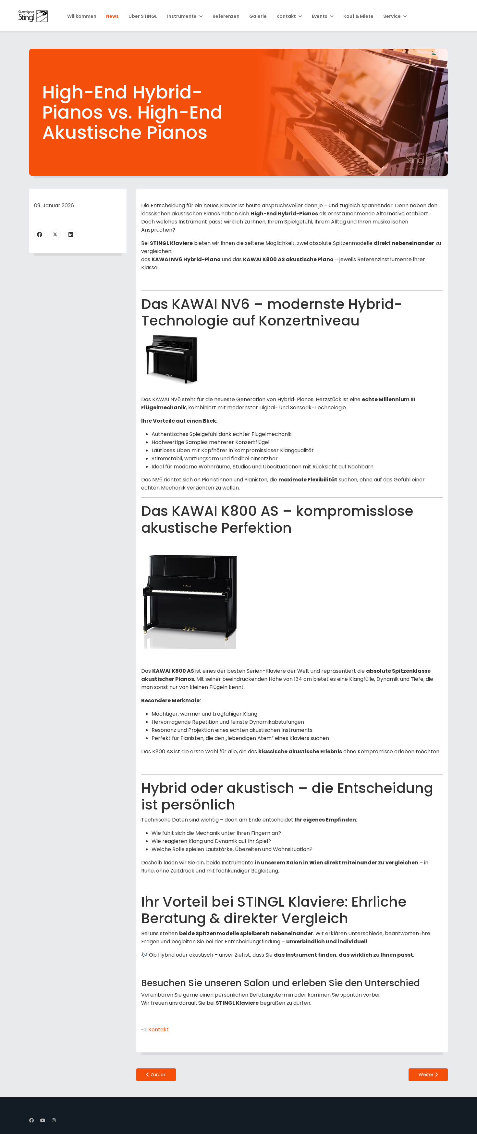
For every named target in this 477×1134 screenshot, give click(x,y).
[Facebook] (39, 234)
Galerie (258, 16)
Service (392, 16)
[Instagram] (54, 1120)
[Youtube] (42, 1120)
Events (319, 16)
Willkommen (81, 16)
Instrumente (182, 16)
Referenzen (226, 16)
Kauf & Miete (358, 16)
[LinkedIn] (70, 234)
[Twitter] (55, 234)
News (112, 16)
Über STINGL (142, 16)
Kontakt (286, 16)
